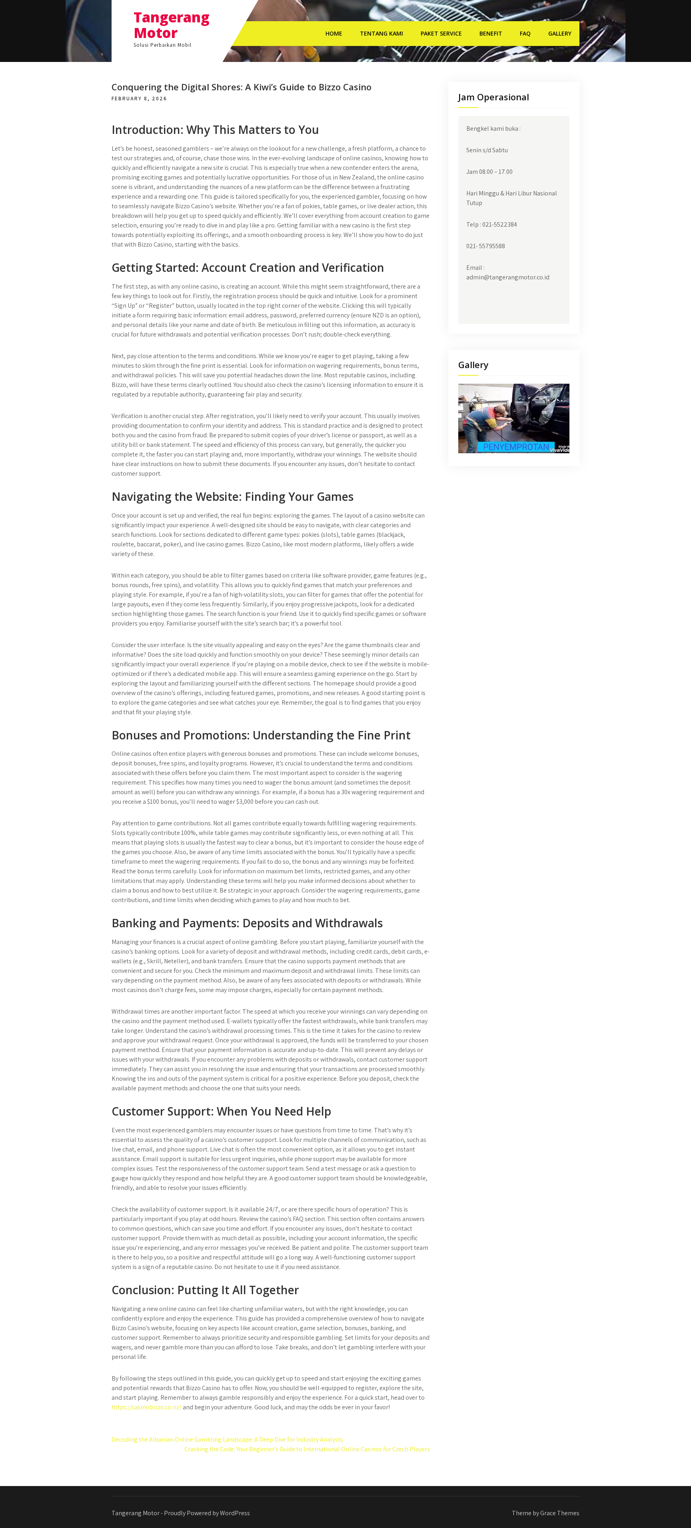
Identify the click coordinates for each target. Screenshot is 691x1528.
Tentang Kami (381, 33)
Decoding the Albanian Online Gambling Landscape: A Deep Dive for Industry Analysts (227, 1439)
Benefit (490, 33)
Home (334, 33)
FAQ (525, 33)
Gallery (559, 33)
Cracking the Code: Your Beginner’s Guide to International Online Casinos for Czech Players (307, 1449)
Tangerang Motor (172, 25)
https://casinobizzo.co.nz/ (147, 1407)
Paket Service (441, 33)
